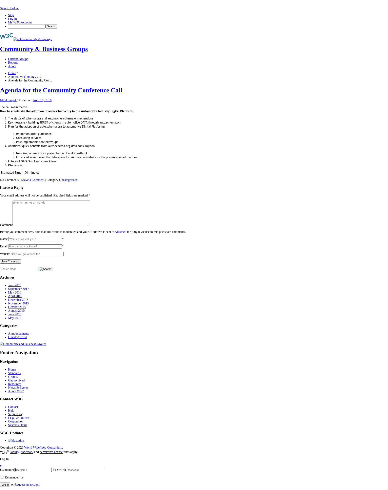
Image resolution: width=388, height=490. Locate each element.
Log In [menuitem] (12, 18)
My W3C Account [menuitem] (20, 22)
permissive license (51, 452)
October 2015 (17, 307)
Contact (13, 407)
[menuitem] (198, 26)
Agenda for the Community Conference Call (61, 90)
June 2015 (14, 314)
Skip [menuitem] (11, 15)
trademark (27, 452)
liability (14, 452)
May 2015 (14, 318)
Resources (14, 384)
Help (11, 410)
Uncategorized (68, 180)
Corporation (15, 421)
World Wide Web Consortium (43, 447)
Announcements (18, 333)
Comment (6, 225)
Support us (15, 414)
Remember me (13, 477)
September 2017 (18, 288)
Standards (14, 373)
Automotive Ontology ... (23, 76)
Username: (7, 469)
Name (4, 239)
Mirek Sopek (8, 100)
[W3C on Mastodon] (16, 440)
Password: (59, 469)
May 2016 (14, 292)
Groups (13, 376)
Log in (5, 484)
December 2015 (18, 299)
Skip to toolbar (9, 8)
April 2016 (15, 296)
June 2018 (14, 285)
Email (3, 246)
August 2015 (16, 310)
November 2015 (18, 303)
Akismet (120, 231)
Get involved (16, 380)
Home (12, 73)
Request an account (27, 484)
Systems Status (17, 425)
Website (5, 254)
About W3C (16, 391)
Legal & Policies (18, 417)
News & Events (18, 387)
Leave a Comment (32, 180)
